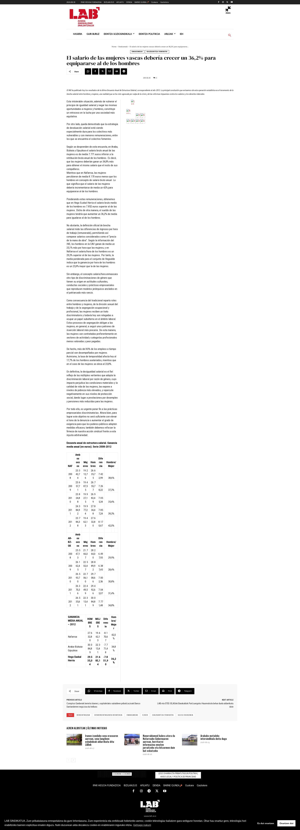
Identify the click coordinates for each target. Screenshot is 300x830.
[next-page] (73, 760)
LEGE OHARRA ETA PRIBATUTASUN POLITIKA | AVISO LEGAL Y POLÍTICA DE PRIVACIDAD (178, 775)
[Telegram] (124, 71)
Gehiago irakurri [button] (142, 825)
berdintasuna (83, 715)
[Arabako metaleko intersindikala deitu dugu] (190, 739)
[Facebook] (218, 2)
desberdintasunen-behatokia (108, 715)
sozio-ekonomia (185, 715)
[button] (229, 35)
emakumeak (132, 715)
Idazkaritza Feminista (157, 52)
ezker (145, 715)
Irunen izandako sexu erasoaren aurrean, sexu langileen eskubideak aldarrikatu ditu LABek (101, 740)
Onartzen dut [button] (286, 823)
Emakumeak (123, 47)
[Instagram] (223, 2)
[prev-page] (68, 760)
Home (114, 47)
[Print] (117, 71)
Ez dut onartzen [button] (265, 823)
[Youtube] (231, 2)
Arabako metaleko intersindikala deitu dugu (213, 737)
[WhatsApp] (88, 71)
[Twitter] (227, 2)
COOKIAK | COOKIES (122, 774)
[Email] (109, 71)
